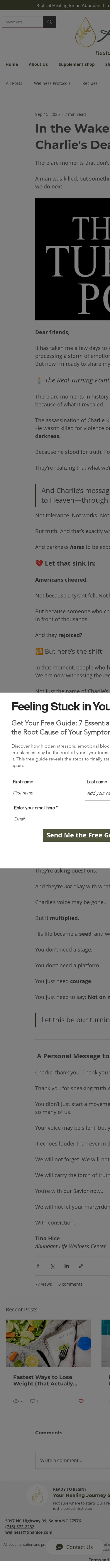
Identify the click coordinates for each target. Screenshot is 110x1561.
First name (23, 781)
